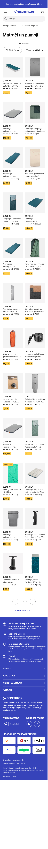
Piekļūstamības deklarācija (14, 778)
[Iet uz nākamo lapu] (33, 601)
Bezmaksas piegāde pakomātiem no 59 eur (24, 4)
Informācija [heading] (9, 668)
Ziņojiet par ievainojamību (13, 774)
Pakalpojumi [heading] (9, 675)
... (20, 26)
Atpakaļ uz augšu (22, 610)
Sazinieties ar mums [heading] (12, 682)
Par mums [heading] (7, 689)
